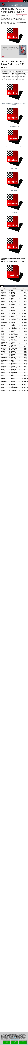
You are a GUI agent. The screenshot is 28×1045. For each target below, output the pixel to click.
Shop (2, 1)
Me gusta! (19, 14)
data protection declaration (15, 1039)
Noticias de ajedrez (12, 5)
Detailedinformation (6, 1042)
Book (5, 288)
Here (14, 1037)
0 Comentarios (24, 14)
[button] (8, 1)
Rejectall (15, 1042)
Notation (14, 288)
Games (23, 288)
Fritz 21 (4, 46)
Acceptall (23, 1042)
